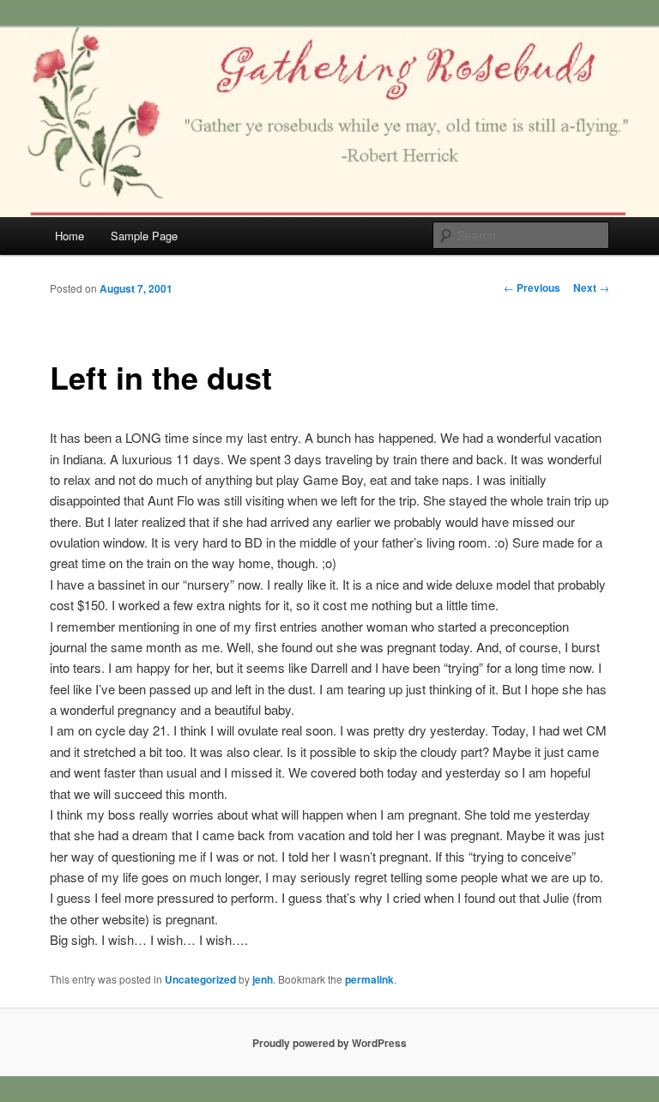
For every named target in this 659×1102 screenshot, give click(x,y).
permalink (369, 979)
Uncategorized (200, 979)
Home (69, 235)
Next (591, 287)
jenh (262, 979)
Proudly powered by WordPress (329, 1043)
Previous (532, 287)
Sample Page (144, 235)
